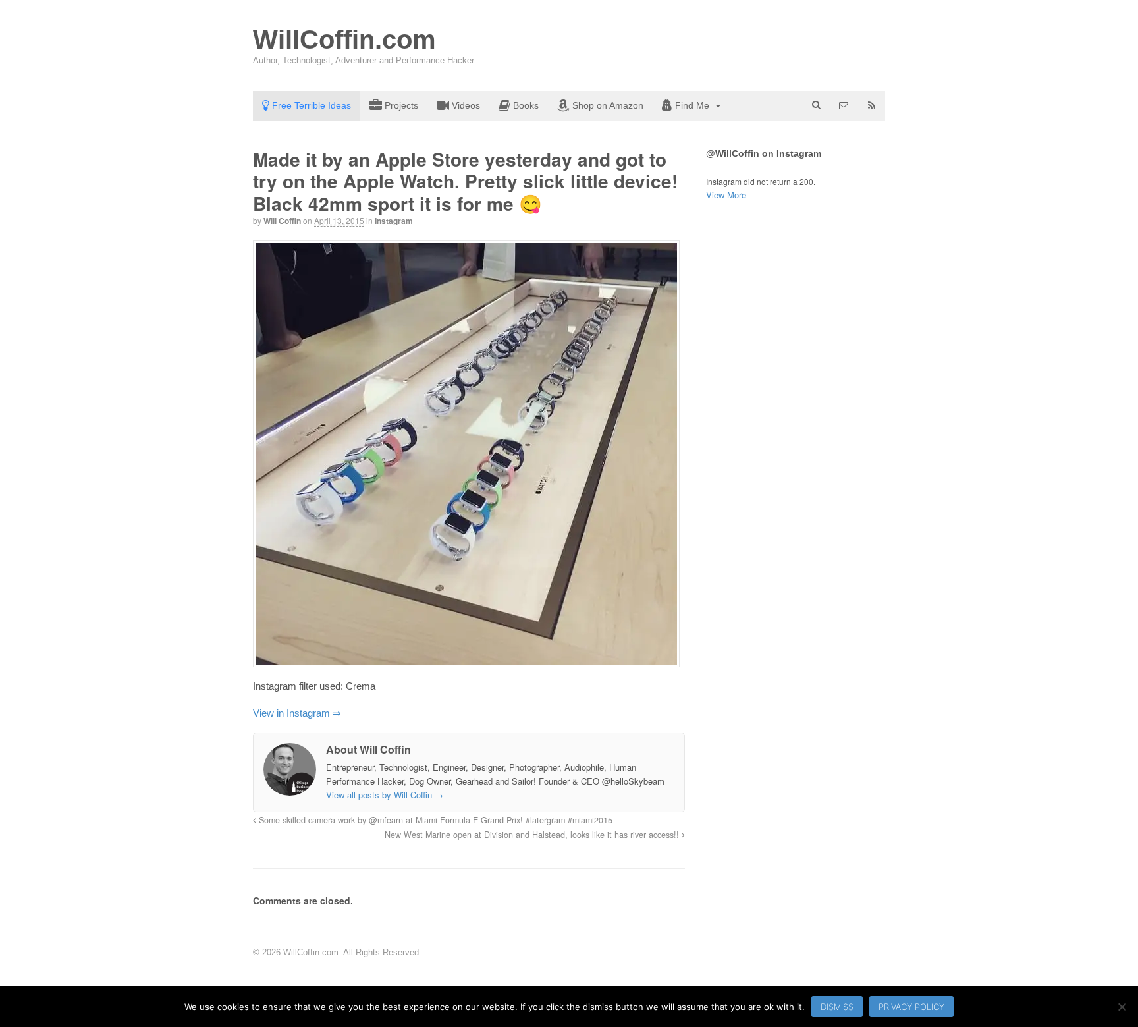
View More (726, 194)
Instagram (394, 221)
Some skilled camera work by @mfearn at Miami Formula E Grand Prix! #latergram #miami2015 (434, 820)
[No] (1121, 1006)
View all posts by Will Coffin (384, 795)
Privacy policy (911, 1006)
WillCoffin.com (344, 39)
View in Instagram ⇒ (297, 713)
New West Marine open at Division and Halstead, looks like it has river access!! (533, 835)
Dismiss (837, 1006)
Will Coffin (282, 221)
